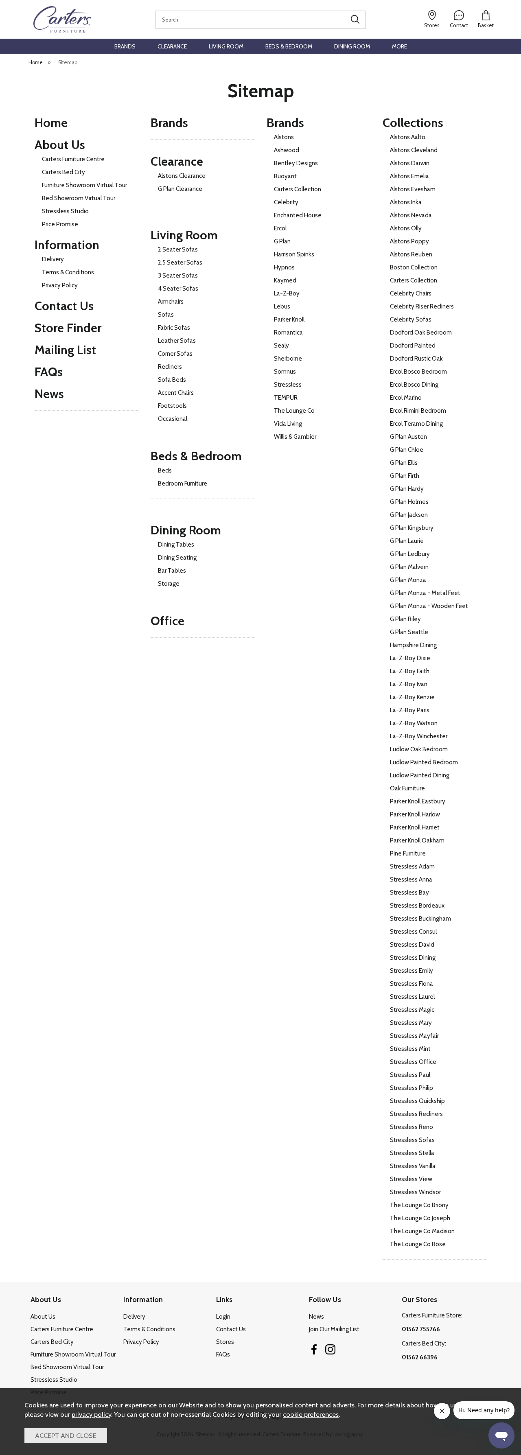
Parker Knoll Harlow (415, 814)
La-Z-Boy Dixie (410, 658)
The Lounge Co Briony (419, 1205)
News (49, 393)
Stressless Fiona (411, 983)
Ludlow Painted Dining (419, 775)
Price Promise (60, 224)
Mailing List (65, 349)
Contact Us (64, 305)
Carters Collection (297, 189)
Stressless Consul (413, 931)
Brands (125, 46)
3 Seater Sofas (178, 275)
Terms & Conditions (68, 272)
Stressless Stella (412, 1153)
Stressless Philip (411, 1088)
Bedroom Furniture (182, 483)
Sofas (166, 314)
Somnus (285, 371)
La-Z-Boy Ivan (408, 684)
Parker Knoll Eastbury (417, 801)
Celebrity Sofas (410, 319)
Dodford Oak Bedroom (421, 332)
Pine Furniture (408, 853)
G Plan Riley (405, 619)
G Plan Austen (408, 436)
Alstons (284, 137)
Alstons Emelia (409, 176)
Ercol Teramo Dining (416, 423)
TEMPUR (286, 397)
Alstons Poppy (409, 241)
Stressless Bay (409, 892)
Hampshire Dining (413, 645)
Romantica (288, 332)
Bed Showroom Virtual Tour (78, 198)
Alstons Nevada (411, 215)
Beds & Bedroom (288, 46)
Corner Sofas (175, 353)
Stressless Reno (411, 1127)
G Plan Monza (408, 580)
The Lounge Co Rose (418, 1244)
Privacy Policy (60, 285)
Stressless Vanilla (413, 1166)
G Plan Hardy (407, 488)
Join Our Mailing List (334, 1329)
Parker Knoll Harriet (415, 827)
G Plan (282, 241)
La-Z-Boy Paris (409, 710)
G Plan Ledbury (410, 554)
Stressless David (412, 944)
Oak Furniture (407, 788)
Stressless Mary (411, 1022)
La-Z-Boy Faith (409, 671)
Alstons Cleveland (414, 150)
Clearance (172, 46)
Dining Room (352, 46)
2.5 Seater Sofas (180, 262)
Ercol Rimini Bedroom (418, 410)
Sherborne (288, 358)
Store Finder (68, 327)
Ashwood (286, 150)
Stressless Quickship (417, 1101)
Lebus (282, 306)
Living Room (226, 46)
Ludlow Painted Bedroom (424, 762)
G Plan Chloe (406, 449)
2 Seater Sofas (178, 249)
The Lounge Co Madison (422, 1231)
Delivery (53, 259)
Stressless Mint (410, 1048)
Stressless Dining (413, 957)
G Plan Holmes (409, 501)
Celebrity (286, 202)
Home (51, 122)
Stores (225, 1342)
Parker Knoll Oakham (417, 840)
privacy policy (91, 1414)
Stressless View (411, 1179)
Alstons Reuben (411, 254)
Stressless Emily (411, 970)
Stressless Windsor (415, 1192)
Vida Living (288, 423)
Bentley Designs (296, 163)
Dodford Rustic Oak (416, 358)
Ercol (280, 228)
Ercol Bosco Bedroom (418, 371)
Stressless (288, 384)
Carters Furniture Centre (73, 159)
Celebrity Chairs (410, 293)
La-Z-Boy (287, 293)
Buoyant (285, 176)
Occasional (172, 418)
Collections (413, 122)
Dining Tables (176, 544)
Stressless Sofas (412, 1140)
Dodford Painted (413, 345)
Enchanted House (298, 215)
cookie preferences (311, 1414)
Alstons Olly (406, 228)
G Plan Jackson (409, 515)
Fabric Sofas (174, 327)
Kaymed (285, 280)
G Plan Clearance (180, 189)
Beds (165, 470)
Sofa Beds (172, 379)
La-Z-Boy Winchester (418, 736)
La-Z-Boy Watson (414, 723)
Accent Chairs (176, 392)
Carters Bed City (63, 172)
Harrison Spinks (294, 254)
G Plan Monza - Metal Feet (425, 593)
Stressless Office (413, 1062)
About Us (60, 144)
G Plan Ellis (404, 462)
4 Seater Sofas (178, 288)
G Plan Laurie (407, 541)
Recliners (170, 366)
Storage (169, 583)
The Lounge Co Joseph (420, 1218)
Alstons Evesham (413, 189)
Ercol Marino (406, 397)
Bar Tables (172, 570)
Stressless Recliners (416, 1114)
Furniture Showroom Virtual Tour (84, 185)
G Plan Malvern (409, 567)
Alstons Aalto (407, 137)
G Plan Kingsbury (411, 528)
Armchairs (171, 301)
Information (67, 244)
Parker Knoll (289, 319)
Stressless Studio (65, 211)
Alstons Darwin (409, 163)
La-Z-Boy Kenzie (412, 697)
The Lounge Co (294, 410)
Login (223, 1316)
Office (167, 620)
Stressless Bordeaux (417, 905)
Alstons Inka (406, 202)
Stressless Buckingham (420, 918)
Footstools (172, 405)
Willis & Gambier (295, 436)
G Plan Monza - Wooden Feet (429, 606)
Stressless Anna (411, 879)
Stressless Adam (412, 866)
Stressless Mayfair (414, 1035)
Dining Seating (177, 557)
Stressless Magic (412, 1009)
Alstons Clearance (182, 175)
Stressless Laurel (412, 996)
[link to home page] (62, 19)
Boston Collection (414, 267)
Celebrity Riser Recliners (422, 306)
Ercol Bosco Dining (414, 384)
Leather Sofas (177, 340)
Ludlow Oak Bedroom (419, 749)
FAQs (49, 371)
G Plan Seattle (409, 632)
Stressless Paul (410, 1075)
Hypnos (284, 267)
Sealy (281, 345)
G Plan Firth (404, 475)
